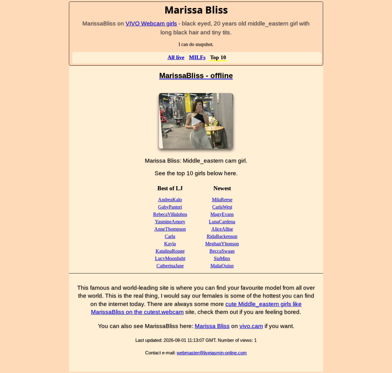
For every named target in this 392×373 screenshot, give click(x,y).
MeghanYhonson (222, 243)
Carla (170, 236)
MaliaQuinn (222, 265)
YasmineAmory (170, 221)
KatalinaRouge (170, 251)
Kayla (170, 243)
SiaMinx (222, 258)
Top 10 (218, 57)
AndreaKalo (170, 199)
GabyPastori (170, 206)
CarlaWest (222, 206)
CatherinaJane (170, 265)
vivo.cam (251, 326)
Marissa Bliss (212, 326)
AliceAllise (222, 229)
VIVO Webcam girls (151, 23)
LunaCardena (222, 221)
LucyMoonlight (170, 258)
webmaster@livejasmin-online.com (212, 352)
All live (176, 57)
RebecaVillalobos (170, 214)
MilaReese (222, 199)
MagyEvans (222, 214)
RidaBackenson (222, 236)
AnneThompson (170, 229)
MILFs (197, 57)
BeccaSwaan (222, 251)
